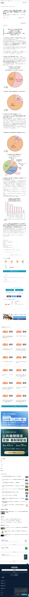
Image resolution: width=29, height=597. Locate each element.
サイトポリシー (2, 590)
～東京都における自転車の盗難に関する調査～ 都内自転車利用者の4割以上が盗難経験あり (7, 337)
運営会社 (2, 594)
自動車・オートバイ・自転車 (21, 277)
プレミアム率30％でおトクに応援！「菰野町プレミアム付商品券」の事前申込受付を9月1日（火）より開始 (13, 505)
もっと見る (14, 406)
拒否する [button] (18, 594)
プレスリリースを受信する (14, 575)
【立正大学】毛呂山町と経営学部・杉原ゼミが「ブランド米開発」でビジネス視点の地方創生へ (13, 486)
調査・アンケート (7, 275)
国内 (23, 2)
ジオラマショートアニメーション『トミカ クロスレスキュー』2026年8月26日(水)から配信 (13, 489)
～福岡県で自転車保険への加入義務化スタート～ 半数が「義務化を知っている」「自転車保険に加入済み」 (7, 401)
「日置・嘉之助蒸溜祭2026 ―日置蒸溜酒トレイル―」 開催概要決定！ (11, 482)
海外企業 (2, 470)
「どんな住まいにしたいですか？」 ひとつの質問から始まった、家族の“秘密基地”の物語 (17, 528)
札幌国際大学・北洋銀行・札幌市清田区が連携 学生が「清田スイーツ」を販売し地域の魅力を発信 (13, 498)
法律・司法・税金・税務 (10, 277)
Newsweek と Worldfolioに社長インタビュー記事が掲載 (9, 495)
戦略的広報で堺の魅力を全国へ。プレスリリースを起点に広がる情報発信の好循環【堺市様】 (17, 512)
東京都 (6, 279)
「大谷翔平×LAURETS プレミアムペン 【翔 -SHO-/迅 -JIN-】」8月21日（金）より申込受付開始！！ (16, 535)
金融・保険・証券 (15, 277)
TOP (2, 6)
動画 (1, 468)
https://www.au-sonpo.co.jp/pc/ (19, 304)
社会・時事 (6, 277)
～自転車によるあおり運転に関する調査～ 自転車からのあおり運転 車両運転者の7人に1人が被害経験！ (7, 388)
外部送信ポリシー (2, 592)
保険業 (4, 6)
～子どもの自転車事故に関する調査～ (7, 361)
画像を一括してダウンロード (14, 271)
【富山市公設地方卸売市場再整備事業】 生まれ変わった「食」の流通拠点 (11, 476)
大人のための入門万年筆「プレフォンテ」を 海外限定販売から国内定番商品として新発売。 (13, 480)
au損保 (7, 6)
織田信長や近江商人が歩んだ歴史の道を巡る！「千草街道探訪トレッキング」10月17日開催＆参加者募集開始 (13, 502)
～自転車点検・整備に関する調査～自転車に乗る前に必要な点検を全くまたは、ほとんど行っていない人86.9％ (21, 350)
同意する (24, 594)
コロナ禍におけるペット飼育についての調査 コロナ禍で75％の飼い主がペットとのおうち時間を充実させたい (21, 375)
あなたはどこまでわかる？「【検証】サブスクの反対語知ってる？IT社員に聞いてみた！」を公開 (16, 531)
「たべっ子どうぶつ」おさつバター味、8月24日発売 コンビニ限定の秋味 (10, 520)
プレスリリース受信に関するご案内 (19, 293)
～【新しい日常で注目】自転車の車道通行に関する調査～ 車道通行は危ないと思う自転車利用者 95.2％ (21, 401)
